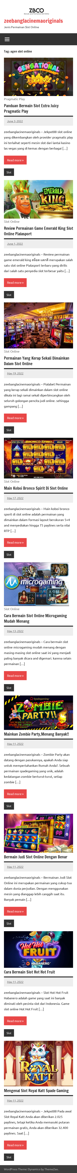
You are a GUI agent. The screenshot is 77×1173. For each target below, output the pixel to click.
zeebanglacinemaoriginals (33, 21)
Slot (9, 172)
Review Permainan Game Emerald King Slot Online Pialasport (38, 231)
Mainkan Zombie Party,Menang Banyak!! (36, 734)
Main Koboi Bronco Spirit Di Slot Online (36, 488)
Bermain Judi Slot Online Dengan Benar (35, 857)
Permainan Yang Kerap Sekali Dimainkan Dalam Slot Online (36, 361)
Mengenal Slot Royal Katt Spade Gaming (36, 1091)
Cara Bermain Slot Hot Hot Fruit (29, 972)
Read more (14, 160)
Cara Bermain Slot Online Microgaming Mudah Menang (35, 618)
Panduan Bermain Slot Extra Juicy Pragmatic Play (31, 108)
